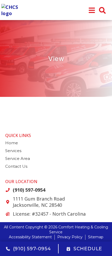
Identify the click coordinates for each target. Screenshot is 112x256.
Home (11, 142)
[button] (102, 10)
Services (13, 150)
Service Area (17, 158)
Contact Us (16, 166)
